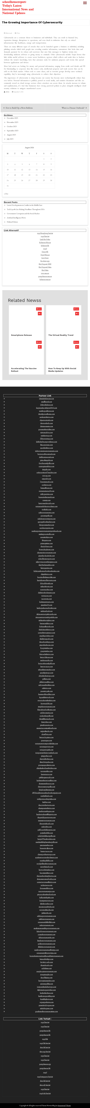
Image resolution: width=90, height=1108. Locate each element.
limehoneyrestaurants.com (46, 940)
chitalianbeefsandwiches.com (47, 768)
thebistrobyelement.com (46, 592)
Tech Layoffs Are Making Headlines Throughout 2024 (25, 209)
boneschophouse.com (46, 549)
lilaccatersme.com (46, 445)
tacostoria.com (46, 599)
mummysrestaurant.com (46, 820)
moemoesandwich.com (46, 907)
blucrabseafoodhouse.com (46, 709)
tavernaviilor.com (46, 771)
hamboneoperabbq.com (46, 996)
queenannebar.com (46, 845)
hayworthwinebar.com (46, 870)
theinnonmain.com (46, 426)
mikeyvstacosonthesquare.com (46, 562)
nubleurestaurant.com (46, 919)
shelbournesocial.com (46, 457)
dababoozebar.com (46, 903)
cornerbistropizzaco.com (46, 632)
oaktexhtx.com (46, 826)
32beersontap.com (46, 438)
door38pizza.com (46, 977)
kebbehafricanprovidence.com (46, 441)
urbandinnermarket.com (46, 669)
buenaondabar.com (46, 623)
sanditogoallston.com (46, 411)
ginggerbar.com (46, 756)
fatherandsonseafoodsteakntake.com (46, 571)
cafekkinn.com (46, 968)
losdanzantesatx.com (46, 602)
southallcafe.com (46, 796)
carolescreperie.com (46, 528)
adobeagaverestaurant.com (46, 916)
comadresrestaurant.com (46, 934)
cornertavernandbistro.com (46, 882)
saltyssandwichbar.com (46, 685)
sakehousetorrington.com (46, 518)
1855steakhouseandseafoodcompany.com (46, 793)
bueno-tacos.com (46, 851)
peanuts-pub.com (46, 691)
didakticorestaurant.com (46, 947)
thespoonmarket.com (46, 525)
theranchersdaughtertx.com (46, 876)
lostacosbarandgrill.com (46, 663)
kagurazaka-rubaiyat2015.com (46, 408)
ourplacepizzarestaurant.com (46, 971)
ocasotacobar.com (46, 589)
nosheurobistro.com (46, 417)
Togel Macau (45, 255)
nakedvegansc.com (46, 1008)
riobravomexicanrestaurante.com (46, 451)
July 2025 (10, 139)
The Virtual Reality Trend (60, 335)
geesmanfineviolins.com (46, 429)
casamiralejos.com (46, 537)
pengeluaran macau (45, 276)
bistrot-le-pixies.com (46, 737)
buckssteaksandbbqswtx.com (46, 814)
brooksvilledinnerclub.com (46, 577)
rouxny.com (46, 500)
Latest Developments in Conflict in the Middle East (24, 205)
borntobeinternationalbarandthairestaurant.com (46, 956)
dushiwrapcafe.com (46, 639)
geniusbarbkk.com (46, 833)
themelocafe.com (46, 965)
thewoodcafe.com (46, 423)
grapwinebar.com (46, 651)
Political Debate (12, 222)
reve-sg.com (46, 475)
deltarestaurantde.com (46, 937)
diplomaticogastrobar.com (46, 990)
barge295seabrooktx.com (46, 839)
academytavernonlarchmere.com (46, 857)
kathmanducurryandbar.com (46, 780)
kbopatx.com (46, 540)
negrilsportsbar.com (47, 636)
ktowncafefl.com (46, 703)
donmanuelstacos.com (46, 783)
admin (7, 92)
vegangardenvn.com (46, 1002)
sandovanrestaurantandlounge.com (46, 950)
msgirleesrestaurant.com (46, 706)
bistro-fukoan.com (46, 657)
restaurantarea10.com (46, 491)
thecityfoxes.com (46, 546)
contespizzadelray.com (46, 466)
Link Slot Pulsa (45, 239)
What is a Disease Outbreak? (73, 108)
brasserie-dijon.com (46, 848)
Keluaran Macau (45, 242)
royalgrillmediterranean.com (46, 863)
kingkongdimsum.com (46, 789)
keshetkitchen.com (46, 993)
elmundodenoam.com (46, 398)
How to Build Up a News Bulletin (19, 108)
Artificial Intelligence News (16, 218)
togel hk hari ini (45, 1043)
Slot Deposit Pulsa (45, 267)
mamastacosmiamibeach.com (47, 728)
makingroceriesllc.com (46, 534)
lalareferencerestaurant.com (46, 931)
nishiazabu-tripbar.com (46, 620)
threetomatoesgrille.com (46, 786)
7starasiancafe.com (46, 482)
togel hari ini (45, 1022)
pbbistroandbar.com (47, 682)
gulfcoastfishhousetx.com (46, 830)
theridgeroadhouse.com (46, 414)
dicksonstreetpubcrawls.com (47, 614)
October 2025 (12, 126)
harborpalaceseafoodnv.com (46, 608)
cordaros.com (46, 485)
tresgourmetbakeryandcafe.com (46, 753)
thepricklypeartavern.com (46, 817)
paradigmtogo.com (46, 672)
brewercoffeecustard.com (46, 454)
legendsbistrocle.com (46, 697)
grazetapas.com (46, 740)
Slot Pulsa (45, 270)
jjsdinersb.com (46, 913)
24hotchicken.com (46, 405)
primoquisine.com (46, 543)
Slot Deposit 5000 (45, 264)
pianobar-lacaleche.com (46, 555)
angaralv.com (46, 478)
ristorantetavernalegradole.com (47, 617)
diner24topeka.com (46, 762)
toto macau (45, 273)
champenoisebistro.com (46, 808)
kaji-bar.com (46, 802)
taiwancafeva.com (46, 432)
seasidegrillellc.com (46, 860)
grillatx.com (46, 679)
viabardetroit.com (46, 586)
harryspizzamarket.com (46, 980)
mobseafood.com (46, 611)
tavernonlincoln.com (46, 910)
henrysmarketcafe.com (46, 503)
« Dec (6, 194)
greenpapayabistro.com (46, 765)
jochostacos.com (46, 885)
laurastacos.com (46, 774)
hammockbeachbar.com (46, 694)
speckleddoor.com (46, 448)
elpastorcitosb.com (46, 420)
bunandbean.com (46, 488)
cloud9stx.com (46, 734)
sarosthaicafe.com (46, 866)
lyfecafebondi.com (46, 583)
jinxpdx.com (46, 469)
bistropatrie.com (46, 568)
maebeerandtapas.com (46, 811)
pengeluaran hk (45, 1030)
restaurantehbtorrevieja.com (46, 953)
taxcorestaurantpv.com (46, 891)
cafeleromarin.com (46, 713)
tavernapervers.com (46, 746)
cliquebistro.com (46, 574)
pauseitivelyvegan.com (46, 1005)
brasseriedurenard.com (46, 497)
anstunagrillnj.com (46, 984)
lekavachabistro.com (46, 654)
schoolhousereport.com (46, 559)
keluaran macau (45, 279)
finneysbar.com (46, 722)
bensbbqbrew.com (46, 999)
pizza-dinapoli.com (46, 460)
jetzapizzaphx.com (46, 974)
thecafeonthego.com (46, 642)
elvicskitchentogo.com (46, 676)
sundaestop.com (46, 435)
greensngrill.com (46, 515)
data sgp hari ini (45, 1051)
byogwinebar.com (46, 648)
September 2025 (12, 130)
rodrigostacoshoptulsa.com (46, 799)
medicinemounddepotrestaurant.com (46, 928)
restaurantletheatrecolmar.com (46, 506)
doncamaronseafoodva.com (46, 879)
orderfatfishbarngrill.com (46, 836)
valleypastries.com (46, 494)
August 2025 (11, 135)
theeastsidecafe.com (47, 823)
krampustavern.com (46, 900)
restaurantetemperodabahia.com (46, 743)
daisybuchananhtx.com (46, 565)
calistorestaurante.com (46, 512)
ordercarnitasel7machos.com (47, 472)
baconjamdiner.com (46, 873)
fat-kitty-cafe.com (46, 962)
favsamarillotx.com (46, 888)
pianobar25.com (46, 605)
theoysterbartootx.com (46, 805)
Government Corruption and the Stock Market (23, 213)
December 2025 (12, 118)
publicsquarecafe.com (46, 777)
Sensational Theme (64, 1105)
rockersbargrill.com (46, 716)
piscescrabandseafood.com (46, 894)
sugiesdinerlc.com (46, 731)
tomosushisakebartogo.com (46, 987)
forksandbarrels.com (46, 626)
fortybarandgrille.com (46, 463)
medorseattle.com (46, 660)
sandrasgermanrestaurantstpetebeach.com (46, 531)
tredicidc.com (46, 509)
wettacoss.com (46, 595)
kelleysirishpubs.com (46, 897)
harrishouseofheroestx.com (46, 580)
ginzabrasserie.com (46, 725)
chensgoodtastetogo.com (46, 854)
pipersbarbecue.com (47, 645)
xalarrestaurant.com (47, 925)
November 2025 (12, 122)
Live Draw (45, 258)
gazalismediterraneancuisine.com (46, 1011)
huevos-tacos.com (46, 666)
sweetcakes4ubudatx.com (46, 700)
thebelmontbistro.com (46, 629)
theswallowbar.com (46, 759)
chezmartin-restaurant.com (46, 552)
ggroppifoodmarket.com (46, 522)
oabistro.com (46, 688)
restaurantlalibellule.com (46, 922)
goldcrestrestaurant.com (46, 943)
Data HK (45, 252)
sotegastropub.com (46, 749)
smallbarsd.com (46, 401)
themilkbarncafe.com (46, 719)
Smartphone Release (21, 335)
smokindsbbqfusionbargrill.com (46, 842)
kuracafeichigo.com (46, 959)
